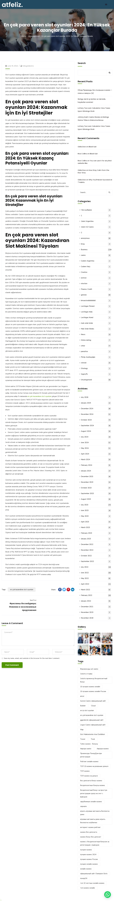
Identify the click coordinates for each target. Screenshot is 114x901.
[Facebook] (60, 589)
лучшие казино (86, 850)
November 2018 (95, 618)
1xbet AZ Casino (95, 227)
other (95, 346)
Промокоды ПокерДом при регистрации (91, 755)
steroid (95, 363)
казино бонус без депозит (90, 837)
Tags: (4, 589)
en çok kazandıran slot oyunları (39, 396)
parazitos (95, 351)
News (95, 334)
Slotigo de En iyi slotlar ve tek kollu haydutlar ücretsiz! (92, 100)
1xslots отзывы (86, 674)
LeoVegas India (95, 312)
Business (96, 249)
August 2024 (95, 431)
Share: (53, 590)
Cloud (93, 706)
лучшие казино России (89, 859)
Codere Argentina (95, 261)
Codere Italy (95, 266)
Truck (93, 739)
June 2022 (96, 573)
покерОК (83, 878)
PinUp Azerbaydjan (95, 357)
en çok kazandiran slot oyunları (21, 589)
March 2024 (95, 459)
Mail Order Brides (95, 329)
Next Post (33, 600)
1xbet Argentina (95, 221)
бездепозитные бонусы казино (92, 785)
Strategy (95, 368)
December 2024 (95, 408)
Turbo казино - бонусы (89, 744)
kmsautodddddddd (95, 300)
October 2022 (95, 556)
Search (82, 63)
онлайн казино (86, 869)
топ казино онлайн (87, 888)
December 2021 (95, 607)
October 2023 (95, 488)
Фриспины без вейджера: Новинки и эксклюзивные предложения (22, 607)
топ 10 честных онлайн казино (92, 883)
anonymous (95, 238)
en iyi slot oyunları (87, 710)
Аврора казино (103, 749)
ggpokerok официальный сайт (92, 720)
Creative (95, 272)
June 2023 (95, 510)
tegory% (95, 374)
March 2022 (95, 590)
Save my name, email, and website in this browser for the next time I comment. (32, 658)
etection (95, 283)
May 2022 (95, 578)
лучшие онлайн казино (89, 864)
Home (23, 36)
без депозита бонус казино (91, 780)
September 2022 (95, 561)
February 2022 (96, 595)
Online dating (95, 340)
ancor (82, 696)
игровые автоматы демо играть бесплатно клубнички (92, 821)
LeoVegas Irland (95, 317)
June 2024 (95, 442)
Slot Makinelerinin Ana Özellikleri (92, 734)
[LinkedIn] (72, 589)
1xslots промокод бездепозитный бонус (93, 680)
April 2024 (95, 454)
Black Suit (93, 146)
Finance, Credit (95, 289)
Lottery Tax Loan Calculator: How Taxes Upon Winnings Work (94, 109)
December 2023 (95, 476)
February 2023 (95, 533)
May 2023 (95, 516)
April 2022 (96, 584)
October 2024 (95, 420)
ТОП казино (85, 771)
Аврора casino (85, 749)
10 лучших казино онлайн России (93, 691)
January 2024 (95, 471)
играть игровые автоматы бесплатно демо (95, 813)
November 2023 (95, 482)
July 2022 (96, 567)
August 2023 (95, 499)
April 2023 (95, 522)
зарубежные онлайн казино (91, 801)
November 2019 (95, 612)
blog (95, 244)
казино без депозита (88, 832)
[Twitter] (64, 589)
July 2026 (95, 397)
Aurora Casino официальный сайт (93, 701)
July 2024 (95, 437)
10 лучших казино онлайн (90, 687)
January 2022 (95, 601)
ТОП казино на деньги (89, 776)
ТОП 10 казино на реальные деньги (94, 766)
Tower (82, 739)
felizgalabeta (28, 66)
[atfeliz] (12, 4)
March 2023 (95, 527)
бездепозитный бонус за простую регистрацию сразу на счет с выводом (93, 793)
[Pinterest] (68, 589)
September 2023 (95, 493)
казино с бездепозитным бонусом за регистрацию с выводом (94, 843)
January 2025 (95, 403)
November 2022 (95, 550)
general (95, 295)
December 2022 (95, 544)
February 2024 (95, 465)
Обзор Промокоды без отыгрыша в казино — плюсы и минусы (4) (95, 91)
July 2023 (96, 505)
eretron (95, 278)
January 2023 (95, 539)
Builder (83, 706)
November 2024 (95, 414)
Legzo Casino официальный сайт (93, 725)
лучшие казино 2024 (88, 854)
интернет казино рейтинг (90, 827)
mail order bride (95, 323)
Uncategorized (34, 36)
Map (81, 729)
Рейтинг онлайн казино (89, 761)
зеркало (83, 806)
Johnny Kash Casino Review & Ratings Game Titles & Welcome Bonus (93, 118)
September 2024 (95, 425)
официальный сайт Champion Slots (93, 873)
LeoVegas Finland (95, 306)
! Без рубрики (95, 210)
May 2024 (95, 448)
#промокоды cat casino (89, 669)
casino (95, 255)
